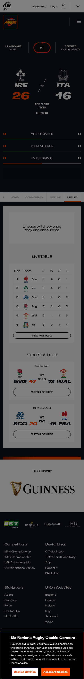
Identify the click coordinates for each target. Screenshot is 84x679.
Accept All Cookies (55, 671)
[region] (42, 655)
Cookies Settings (25, 671)
